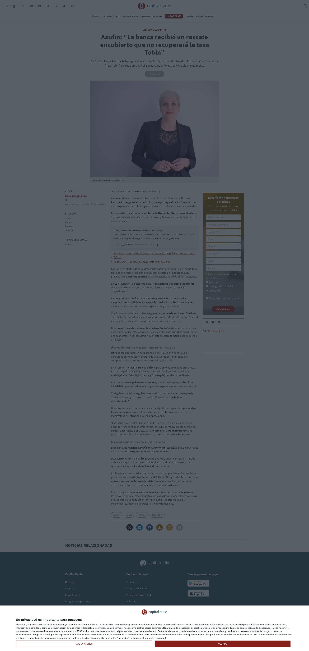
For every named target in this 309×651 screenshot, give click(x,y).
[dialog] (154, 628)
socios (46, 624)
